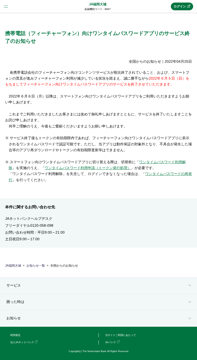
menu (6, 6)
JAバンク (110, 342)
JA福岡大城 (97, 4)
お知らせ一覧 (35, 265)
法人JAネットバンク (22, 342)
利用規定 (15, 335)
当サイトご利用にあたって (120, 335)
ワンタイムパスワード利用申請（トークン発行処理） (88, 168)
